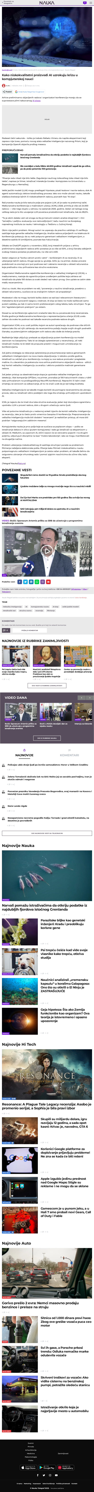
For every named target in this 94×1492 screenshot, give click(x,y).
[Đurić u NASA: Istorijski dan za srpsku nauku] (56, 712)
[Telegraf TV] (56, 1475)
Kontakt (74, 1483)
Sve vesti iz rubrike (47, 686)
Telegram (6, 592)
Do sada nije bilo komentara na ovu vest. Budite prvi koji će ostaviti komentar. (34, 625)
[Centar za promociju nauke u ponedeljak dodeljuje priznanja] (78, 656)
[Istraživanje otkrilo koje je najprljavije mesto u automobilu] (20, 1418)
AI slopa (36, 100)
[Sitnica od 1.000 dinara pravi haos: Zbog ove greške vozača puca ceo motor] (20, 1329)
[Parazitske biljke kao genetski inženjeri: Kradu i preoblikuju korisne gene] (20, 931)
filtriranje (51, 611)
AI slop (55, 607)
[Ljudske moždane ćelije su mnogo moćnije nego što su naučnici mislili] (10, 489)
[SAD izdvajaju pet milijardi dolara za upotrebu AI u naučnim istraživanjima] (10, 512)
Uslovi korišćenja (80, 597)
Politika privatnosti (63, 1483)
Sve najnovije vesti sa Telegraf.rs (47, 833)
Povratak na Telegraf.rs (9, 2)
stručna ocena (25, 611)
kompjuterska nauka (40, 607)
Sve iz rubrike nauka (47, 738)
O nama (19, 1483)
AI (26, 607)
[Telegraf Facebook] (37, 1475)
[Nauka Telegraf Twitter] (44, 1475)
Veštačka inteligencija (12, 607)
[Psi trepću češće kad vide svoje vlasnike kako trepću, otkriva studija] (16, 656)
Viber (84, 589)
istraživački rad (9, 611)
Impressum (37, 1483)
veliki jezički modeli (70, 607)
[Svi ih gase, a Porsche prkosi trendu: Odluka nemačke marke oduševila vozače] (20, 1359)
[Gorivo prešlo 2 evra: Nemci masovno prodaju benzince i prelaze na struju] (47, 1273)
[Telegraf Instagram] (50, 1475)
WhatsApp (76, 589)
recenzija (39, 611)
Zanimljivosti (7, 70)
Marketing (27, 1483)
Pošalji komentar (30, 630)
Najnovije (18, 845)
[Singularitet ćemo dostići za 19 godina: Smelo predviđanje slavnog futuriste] (10, 478)
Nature (21, 463)
